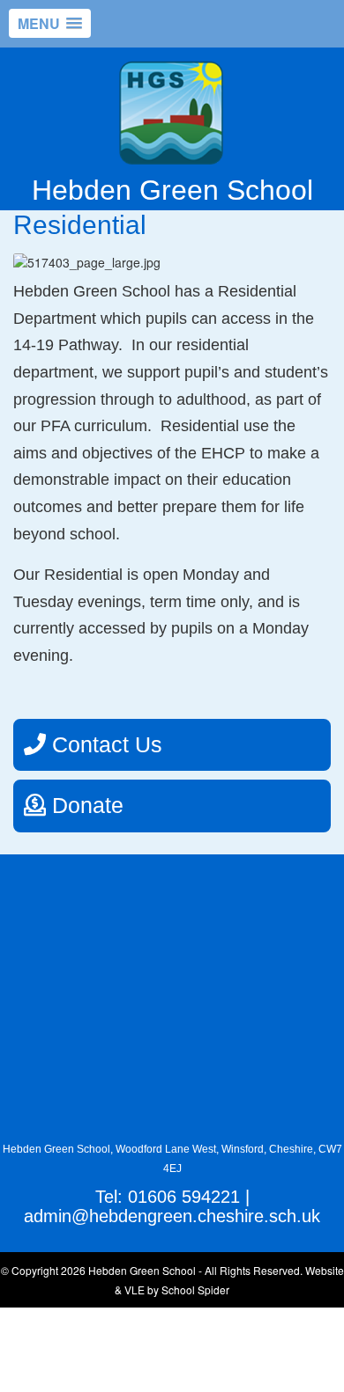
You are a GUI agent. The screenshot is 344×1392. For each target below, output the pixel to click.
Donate (84, 805)
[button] (50, 23)
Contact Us (104, 744)
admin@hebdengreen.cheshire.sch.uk (172, 1216)
